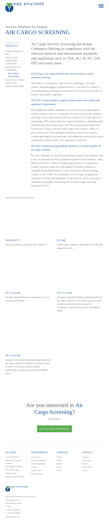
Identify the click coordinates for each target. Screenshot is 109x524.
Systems (34, 467)
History (59, 470)
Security (11, 452)
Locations (85, 457)
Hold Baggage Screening (13, 68)
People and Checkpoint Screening (11, 61)
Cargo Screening (14, 86)
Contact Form (86, 460)
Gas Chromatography (38, 460)
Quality (59, 464)
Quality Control (36, 470)
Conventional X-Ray (14, 52)
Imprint (84, 464)
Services (59, 460)
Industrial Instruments (38, 464)
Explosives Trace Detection (15, 81)
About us (60, 457)
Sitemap (85, 470)
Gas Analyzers (36, 457)
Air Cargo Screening (13, 75)
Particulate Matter (37, 474)
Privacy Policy (87, 467)
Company (62, 452)
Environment (39, 452)
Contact (87, 452)
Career (59, 467)
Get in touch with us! (54, 428)
